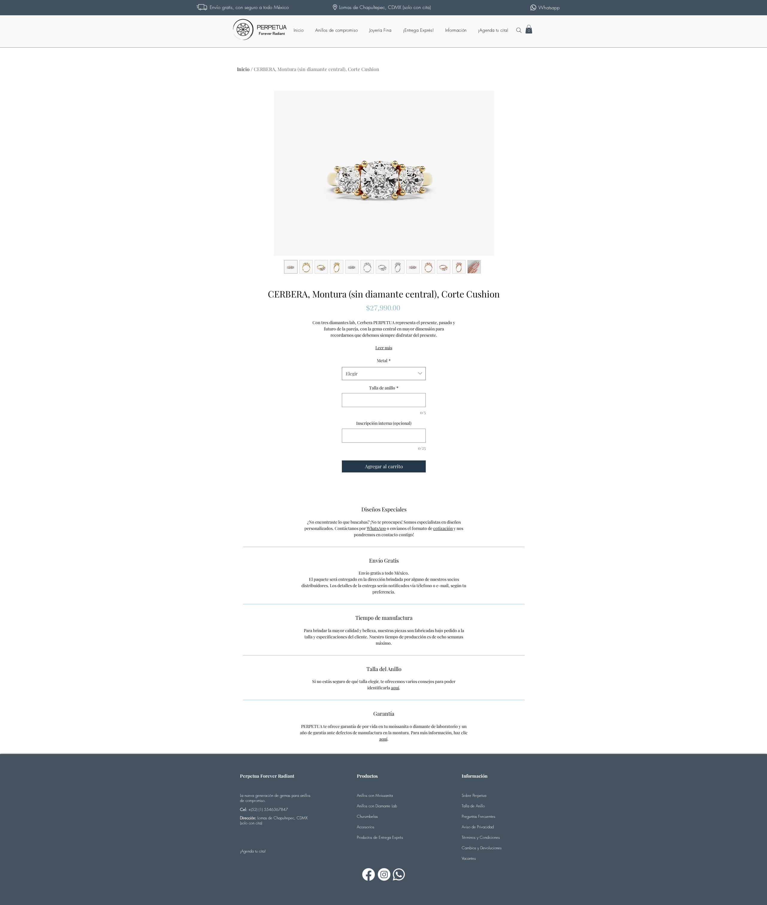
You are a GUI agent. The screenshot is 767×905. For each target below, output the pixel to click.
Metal (384, 360)
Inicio (243, 69)
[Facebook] (368, 874)
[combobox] (384, 373)
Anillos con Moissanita (375, 795)
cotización (443, 528)
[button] (528, 29)
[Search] (519, 30)
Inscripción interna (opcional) (383, 423)
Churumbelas (367, 816)
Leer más (383, 347)
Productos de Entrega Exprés (380, 837)
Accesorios (365, 827)
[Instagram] (384, 874)
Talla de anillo (383, 388)
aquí (395, 688)
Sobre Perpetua (474, 795)
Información (474, 776)
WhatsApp (376, 528)
